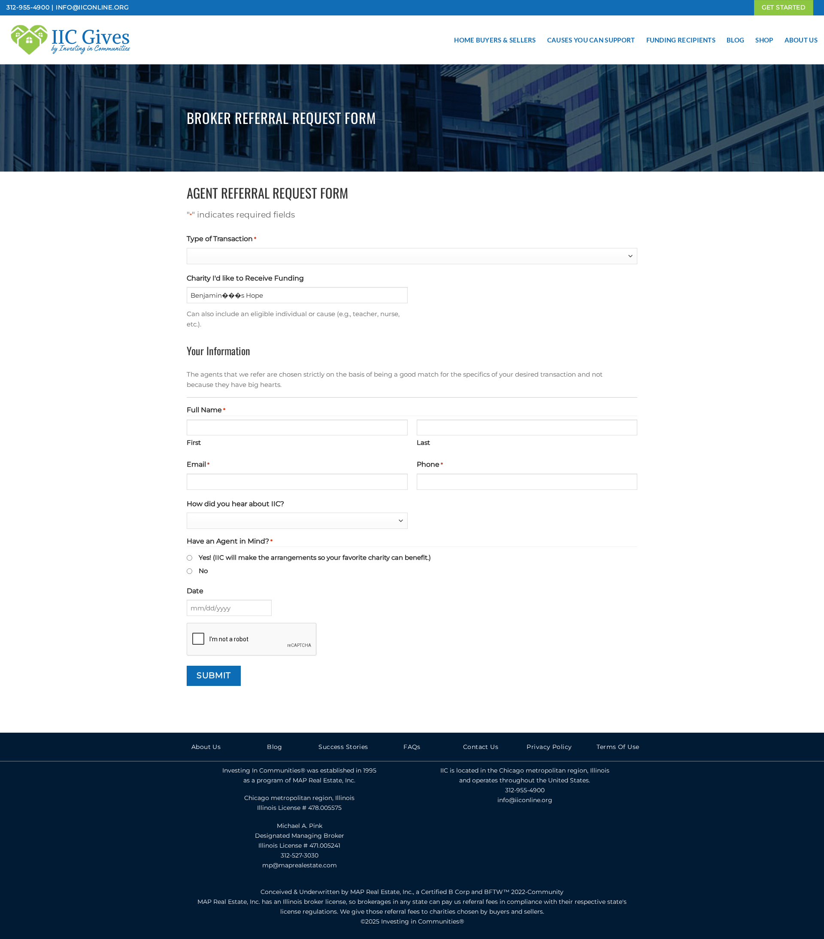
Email (198, 464)
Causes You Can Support (591, 40)
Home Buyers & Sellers (495, 40)
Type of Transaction (221, 239)
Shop (764, 40)
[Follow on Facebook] (506, 828)
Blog (735, 40)
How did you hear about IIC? (235, 504)
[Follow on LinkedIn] (543, 828)
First (194, 442)
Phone (430, 464)
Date (195, 591)
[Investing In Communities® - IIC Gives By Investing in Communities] (92, 39)
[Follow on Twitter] (524, 828)
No (203, 571)
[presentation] (252, 639)
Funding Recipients (681, 40)
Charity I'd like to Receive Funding (245, 278)
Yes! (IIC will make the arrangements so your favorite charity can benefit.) (315, 557)
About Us (801, 40)
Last (423, 442)
